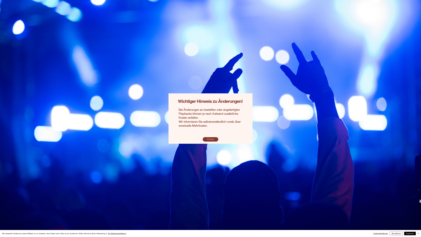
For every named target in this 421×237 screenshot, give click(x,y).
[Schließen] (418, 233)
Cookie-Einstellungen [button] (380, 233)
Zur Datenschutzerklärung (117, 233)
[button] (210, 139)
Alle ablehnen (396, 233)
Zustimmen (410, 233)
